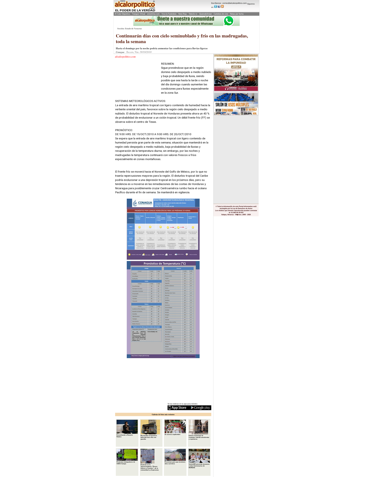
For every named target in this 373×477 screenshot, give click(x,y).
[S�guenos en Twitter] (215, 6)
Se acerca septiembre (172, 434)
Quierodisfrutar (205, 14)
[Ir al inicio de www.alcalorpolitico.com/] (135, 11)
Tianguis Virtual (138, 14)
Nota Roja (182, 14)
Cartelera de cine (221, 14)
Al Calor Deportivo (122, 14)
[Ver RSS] (222, 6)
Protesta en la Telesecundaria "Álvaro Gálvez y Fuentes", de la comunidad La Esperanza (150, 467)
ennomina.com (153, 14)
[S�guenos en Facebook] (219, 6)
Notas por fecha (236, 14)
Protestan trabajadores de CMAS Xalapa (126, 462)
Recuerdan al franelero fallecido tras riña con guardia (149, 437)
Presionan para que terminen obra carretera (175, 462)
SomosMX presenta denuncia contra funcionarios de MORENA (199, 465)
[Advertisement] (137, 80)
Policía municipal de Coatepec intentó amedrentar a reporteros (199, 437)
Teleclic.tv (193, 14)
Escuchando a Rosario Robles (125, 436)
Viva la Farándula (169, 14)
